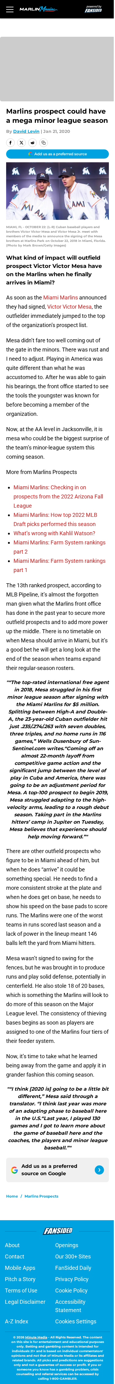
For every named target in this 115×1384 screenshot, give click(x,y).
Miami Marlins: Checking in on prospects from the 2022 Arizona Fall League (58, 496)
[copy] (43, 142)
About (12, 1245)
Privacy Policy (72, 1279)
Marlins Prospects (41, 1196)
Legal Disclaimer (25, 1302)
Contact (14, 1256)
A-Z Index (16, 1321)
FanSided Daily (73, 1268)
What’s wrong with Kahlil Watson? (54, 533)
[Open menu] (9, 9)
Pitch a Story (20, 1279)
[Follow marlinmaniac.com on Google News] (99, 1170)
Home (12, 1196)
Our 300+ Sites (73, 1256)
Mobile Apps (20, 1268)
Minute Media (36, 1337)
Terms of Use (21, 1290)
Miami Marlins (60, 297)
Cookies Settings (75, 1321)
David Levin (26, 131)
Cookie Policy (71, 1290)
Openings (66, 1245)
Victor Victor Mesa (69, 306)
